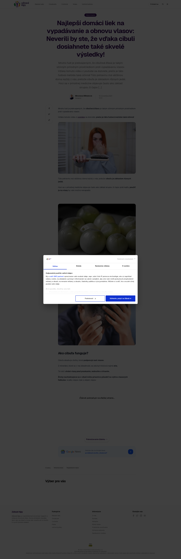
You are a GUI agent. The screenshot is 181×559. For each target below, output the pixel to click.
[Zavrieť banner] (126, 259)
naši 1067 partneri (57, 276)
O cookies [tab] (126, 266)
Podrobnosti (89, 298)
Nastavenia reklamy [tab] (102, 266)
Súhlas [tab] (55, 266)
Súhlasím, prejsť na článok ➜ (120, 298)
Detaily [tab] (78, 266)
